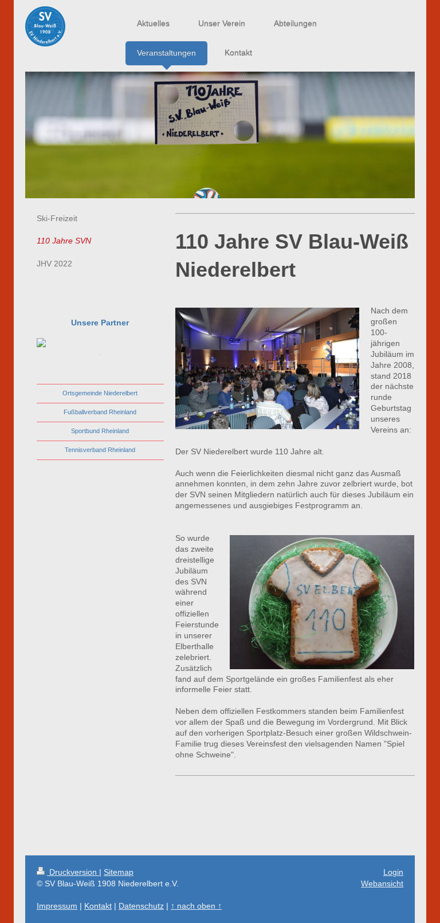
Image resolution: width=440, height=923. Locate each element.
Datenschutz (141, 905)
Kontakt (98, 905)
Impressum (57, 905)
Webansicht (382, 883)
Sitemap (118, 872)
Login (393, 872)
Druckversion (73, 872)
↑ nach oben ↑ (196, 905)
